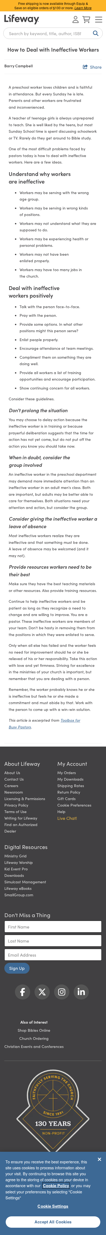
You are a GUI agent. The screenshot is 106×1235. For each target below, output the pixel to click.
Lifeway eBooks (18, 888)
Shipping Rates (70, 785)
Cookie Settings (53, 1206)
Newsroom (13, 792)
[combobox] (53, 33)
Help (61, 811)
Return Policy (68, 792)
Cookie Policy (56, 1185)
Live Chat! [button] (67, 818)
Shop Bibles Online (34, 1030)
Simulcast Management (25, 881)
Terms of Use (15, 811)
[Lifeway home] (21, 19)
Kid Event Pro (16, 868)
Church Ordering (34, 1038)
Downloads (14, 875)
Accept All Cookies (53, 1221)
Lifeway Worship (18, 862)
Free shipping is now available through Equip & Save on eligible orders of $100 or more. (53, 5)
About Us (12, 772)
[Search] (94, 33)
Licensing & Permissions (24, 798)
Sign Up (17, 968)
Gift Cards (66, 798)
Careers (11, 785)
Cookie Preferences (74, 805)
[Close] (99, 1159)
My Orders (66, 772)
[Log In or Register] (75, 19)
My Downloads (70, 779)
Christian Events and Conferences (34, 1046)
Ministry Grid (15, 855)
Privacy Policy (16, 805)
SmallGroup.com (18, 894)
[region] (53, 1193)
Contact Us (14, 779)
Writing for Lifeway (20, 818)
